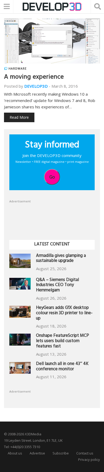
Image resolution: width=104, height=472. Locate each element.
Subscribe (61, 453)
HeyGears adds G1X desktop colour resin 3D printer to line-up (64, 313)
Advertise (37, 453)
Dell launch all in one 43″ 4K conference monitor (62, 367)
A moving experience (34, 77)
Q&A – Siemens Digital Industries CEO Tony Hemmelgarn (57, 285)
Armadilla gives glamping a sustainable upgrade (61, 259)
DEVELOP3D (36, 86)
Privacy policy (89, 459)
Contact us (84, 453)
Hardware (18, 68)
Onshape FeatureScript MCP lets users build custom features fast (62, 341)
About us (15, 453)
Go (52, 177)
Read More (19, 117)
